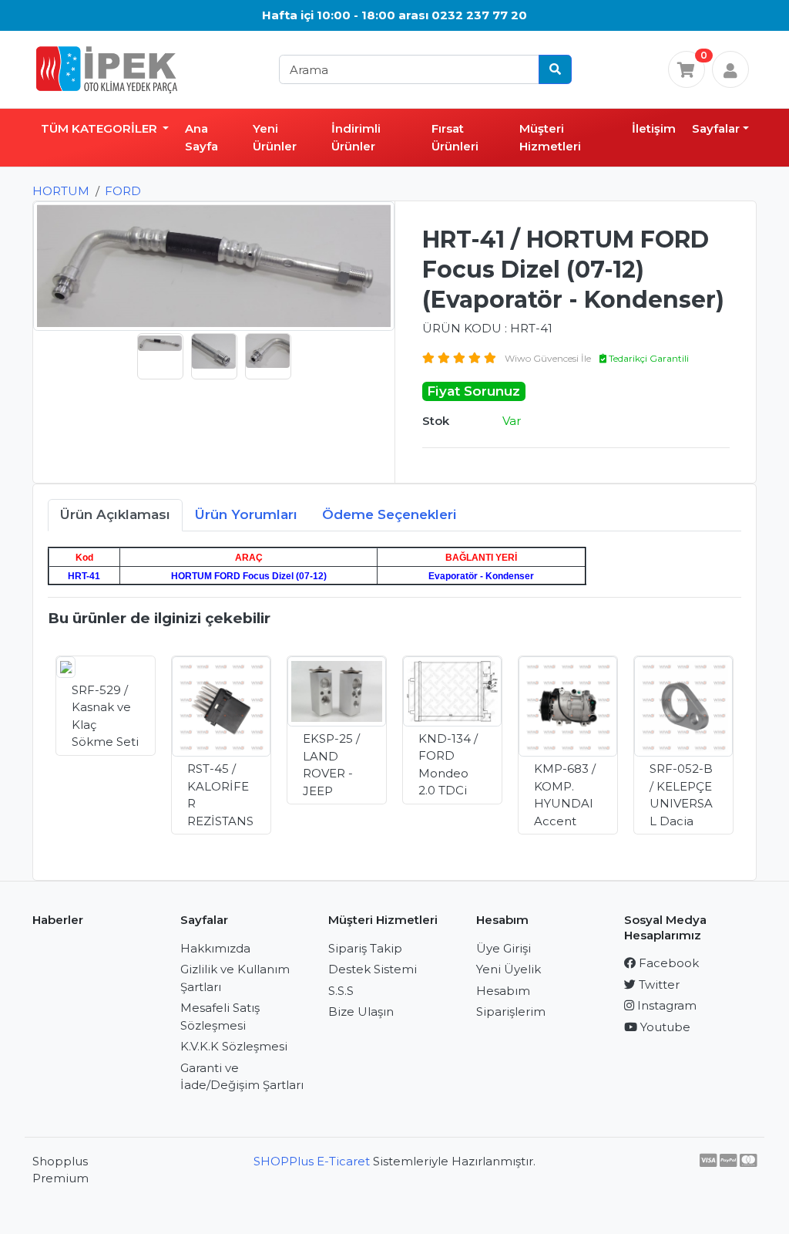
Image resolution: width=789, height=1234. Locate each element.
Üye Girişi (503, 948)
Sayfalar (716, 128)
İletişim (654, 128)
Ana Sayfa (201, 137)
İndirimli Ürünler (356, 137)
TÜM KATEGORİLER (100, 128)
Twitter (658, 984)
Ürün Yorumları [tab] (246, 514)
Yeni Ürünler (275, 137)
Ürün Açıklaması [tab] (115, 514)
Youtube (663, 1027)
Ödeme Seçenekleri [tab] (389, 514)
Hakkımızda (215, 948)
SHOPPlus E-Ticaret (311, 1161)
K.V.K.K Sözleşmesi (233, 1046)
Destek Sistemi (372, 969)
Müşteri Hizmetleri (550, 137)
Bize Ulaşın (361, 1011)
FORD (123, 191)
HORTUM (60, 191)
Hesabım (503, 990)
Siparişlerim (511, 1011)
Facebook (667, 963)
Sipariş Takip (365, 948)
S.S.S (341, 990)
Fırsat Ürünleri (454, 137)
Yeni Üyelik (508, 969)
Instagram (665, 1005)
